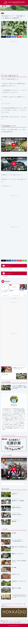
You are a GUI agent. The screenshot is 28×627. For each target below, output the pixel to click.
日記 (2, 13)
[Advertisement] (14, 57)
